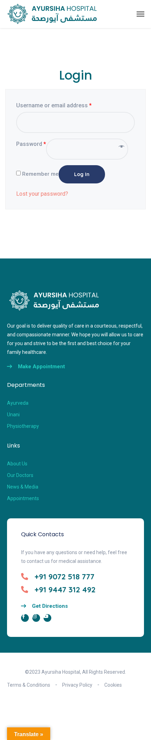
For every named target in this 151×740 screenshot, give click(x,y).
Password (31, 144)
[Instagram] (36, 618)
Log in (82, 174)
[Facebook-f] (25, 618)
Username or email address (54, 105)
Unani (13, 414)
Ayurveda (17, 403)
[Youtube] (47, 618)
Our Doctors (20, 475)
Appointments (23, 498)
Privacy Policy (77, 685)
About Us (17, 463)
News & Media (22, 487)
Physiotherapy (23, 426)
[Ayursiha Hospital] (52, 14)
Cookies (113, 685)
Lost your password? (42, 193)
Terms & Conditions (28, 685)
